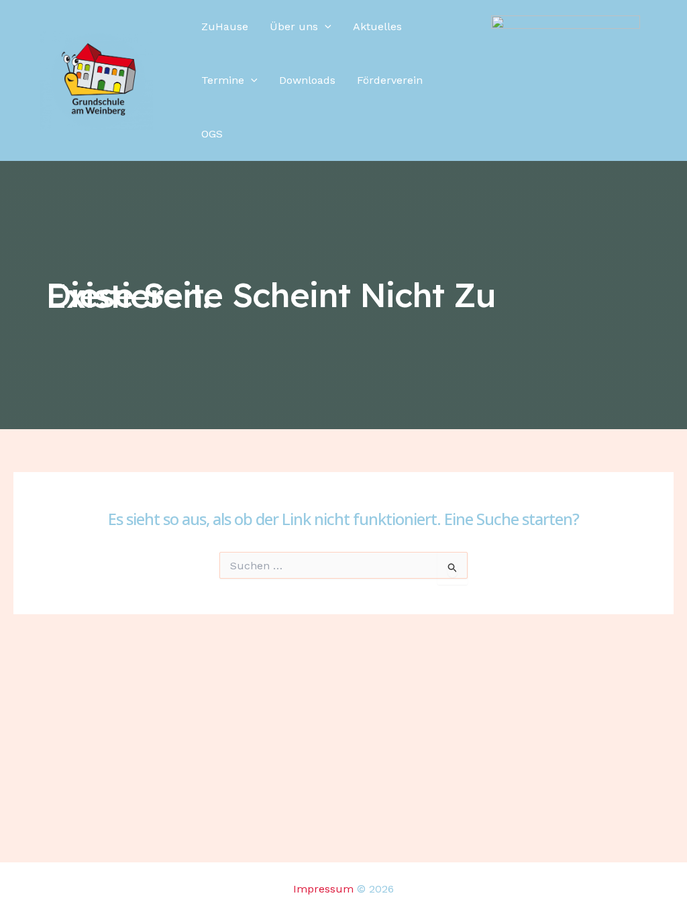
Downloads (307, 80)
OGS (212, 133)
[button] (324, 27)
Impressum (323, 888)
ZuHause (224, 26)
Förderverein (390, 80)
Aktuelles (377, 26)
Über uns (294, 26)
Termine (222, 80)
